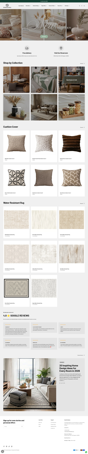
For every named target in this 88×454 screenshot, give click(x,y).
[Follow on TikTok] (9, 446)
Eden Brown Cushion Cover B (37, 192)
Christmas (66, 5)
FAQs (39, 426)
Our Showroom (53, 422)
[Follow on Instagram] (6, 446)
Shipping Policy (53, 426)
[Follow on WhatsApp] (11, 446)
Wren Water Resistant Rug (37, 234)
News (40, 424)
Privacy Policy (53, 424)
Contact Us (53, 428)
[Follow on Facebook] (4, 446)
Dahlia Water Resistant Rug (10, 234)
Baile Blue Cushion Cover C (9, 158)
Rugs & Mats (44, 5)
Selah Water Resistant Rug (9, 268)
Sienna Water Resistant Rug (65, 234)
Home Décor (28, 5)
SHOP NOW (44, 36)
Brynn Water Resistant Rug (10, 303)
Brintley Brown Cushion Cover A (66, 158)
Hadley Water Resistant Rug (37, 268)
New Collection (21, 5)
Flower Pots (60, 5)
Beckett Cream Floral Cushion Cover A (39, 158)
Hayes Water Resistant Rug (37, 303)
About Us (40, 422)
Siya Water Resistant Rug (64, 268)
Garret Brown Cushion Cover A (65, 192)
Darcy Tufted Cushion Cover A (10, 192)
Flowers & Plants (52, 5)
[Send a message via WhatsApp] (86, 452)
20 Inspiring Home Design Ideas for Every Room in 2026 (69, 368)
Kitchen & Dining (35, 5)
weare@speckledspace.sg (69, 431)
